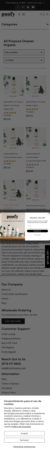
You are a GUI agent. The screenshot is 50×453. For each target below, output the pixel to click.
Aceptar (24, 433)
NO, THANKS (37, 234)
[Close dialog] (48, 214)
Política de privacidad (21, 426)
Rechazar (24, 440)
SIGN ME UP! (37, 231)
